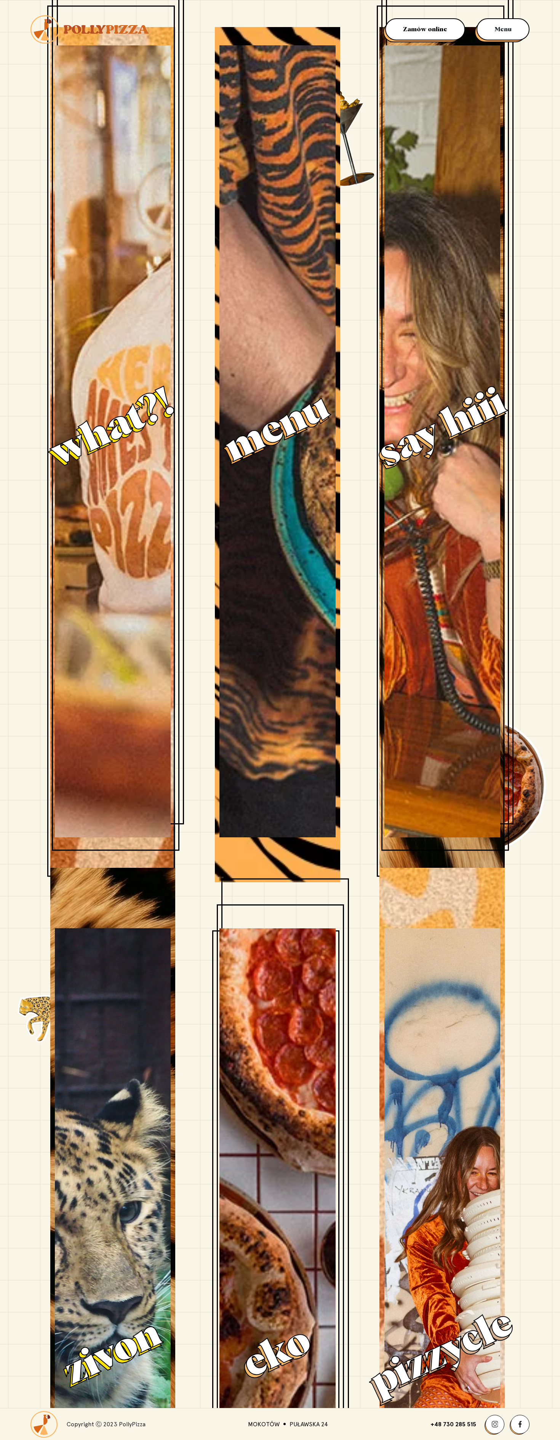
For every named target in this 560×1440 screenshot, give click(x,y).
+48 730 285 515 (453, 1424)
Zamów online (425, 29)
